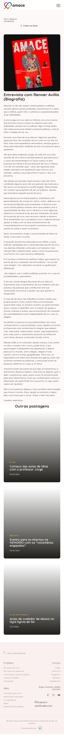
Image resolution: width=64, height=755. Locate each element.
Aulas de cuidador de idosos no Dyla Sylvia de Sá (32, 580)
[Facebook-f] (48, 695)
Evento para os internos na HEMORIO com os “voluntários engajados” (31, 505)
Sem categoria (10, 19)
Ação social (14, 498)
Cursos (12, 422)
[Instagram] (53, 695)
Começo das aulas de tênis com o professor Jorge (29, 427)
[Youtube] (59, 695)
